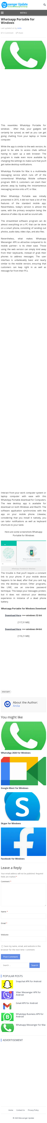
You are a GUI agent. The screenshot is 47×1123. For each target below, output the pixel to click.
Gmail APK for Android (27, 1003)
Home (10, 1110)
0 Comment (8, 33)
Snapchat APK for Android (28, 981)
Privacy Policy (33, 1110)
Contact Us (20, 1110)
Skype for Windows (11, 823)
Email (4, 923)
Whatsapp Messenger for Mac (31, 1024)
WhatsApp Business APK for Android (29, 1015)
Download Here (13, 615)
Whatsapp (6, 692)
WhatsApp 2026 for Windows (16, 752)
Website (4, 934)
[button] (23, 13)
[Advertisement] (23, 97)
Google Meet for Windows (14, 788)
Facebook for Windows (13, 858)
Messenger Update (26, 1118)
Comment (6, 881)
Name (4, 911)
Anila (19, 28)
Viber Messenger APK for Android (28, 993)
